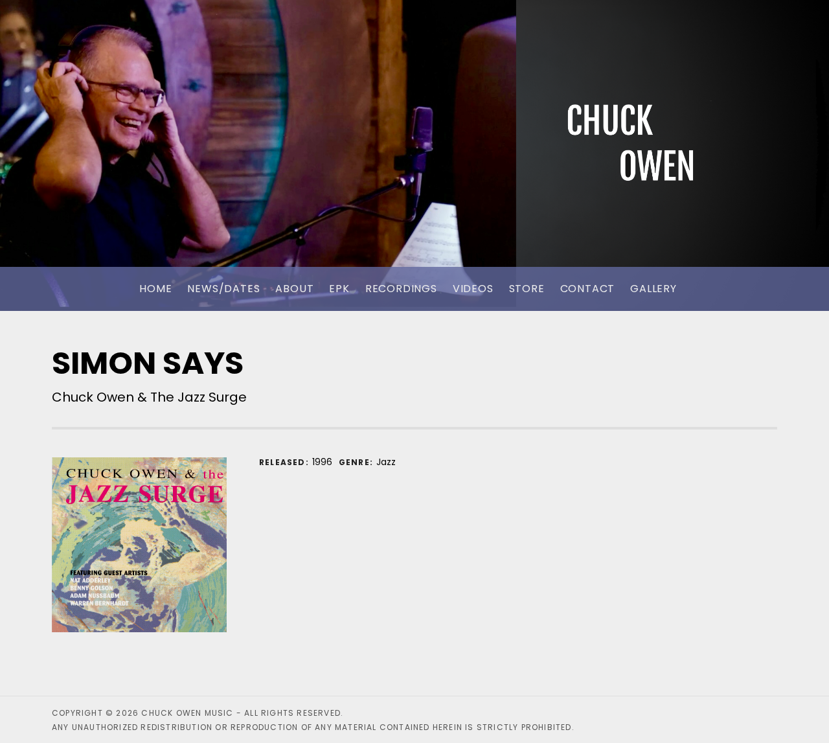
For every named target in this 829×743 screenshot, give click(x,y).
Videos (473, 288)
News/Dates (223, 288)
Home (155, 288)
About (294, 288)
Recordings (401, 288)
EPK (339, 288)
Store (527, 288)
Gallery (653, 288)
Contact (587, 288)
